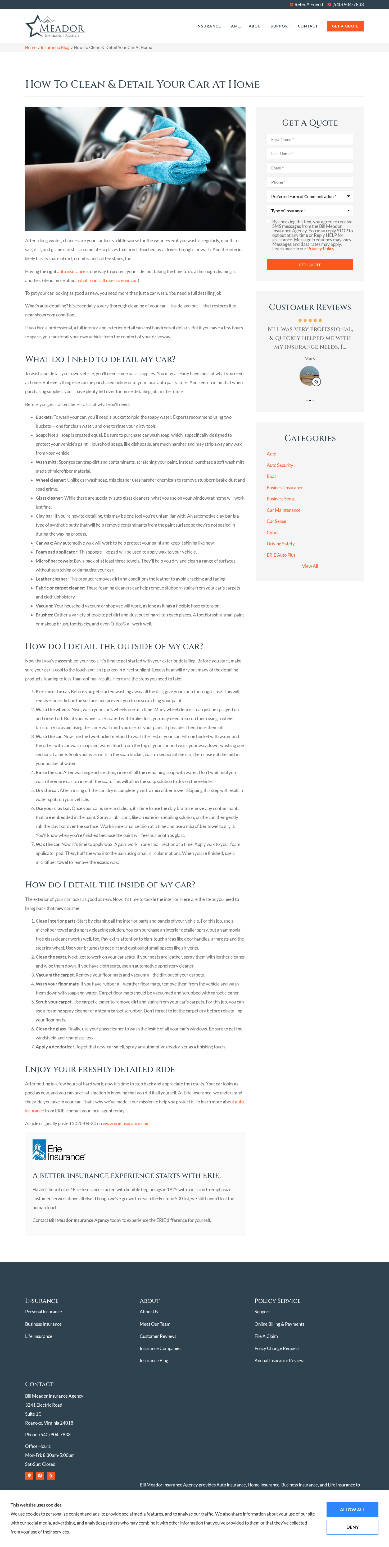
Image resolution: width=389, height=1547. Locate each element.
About (256, 26)
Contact (308, 26)
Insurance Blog (55, 47)
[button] (307, 400)
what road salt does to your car (107, 280)
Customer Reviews (158, 1336)
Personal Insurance (43, 1311)
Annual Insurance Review (279, 1360)
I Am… (234, 26)
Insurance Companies (160, 1348)
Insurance (208, 26)
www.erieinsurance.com (126, 1123)
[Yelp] (51, 1476)
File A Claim (266, 1336)
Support (281, 26)
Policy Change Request (277, 1348)
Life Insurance (38, 1336)
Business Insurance (43, 1324)
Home (31, 47)
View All (310, 566)
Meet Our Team (155, 1324)
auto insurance (71, 271)
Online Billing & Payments (279, 1324)
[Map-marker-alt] (29, 1476)
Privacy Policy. (321, 248)
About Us (149, 1311)
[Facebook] (40, 1476)
